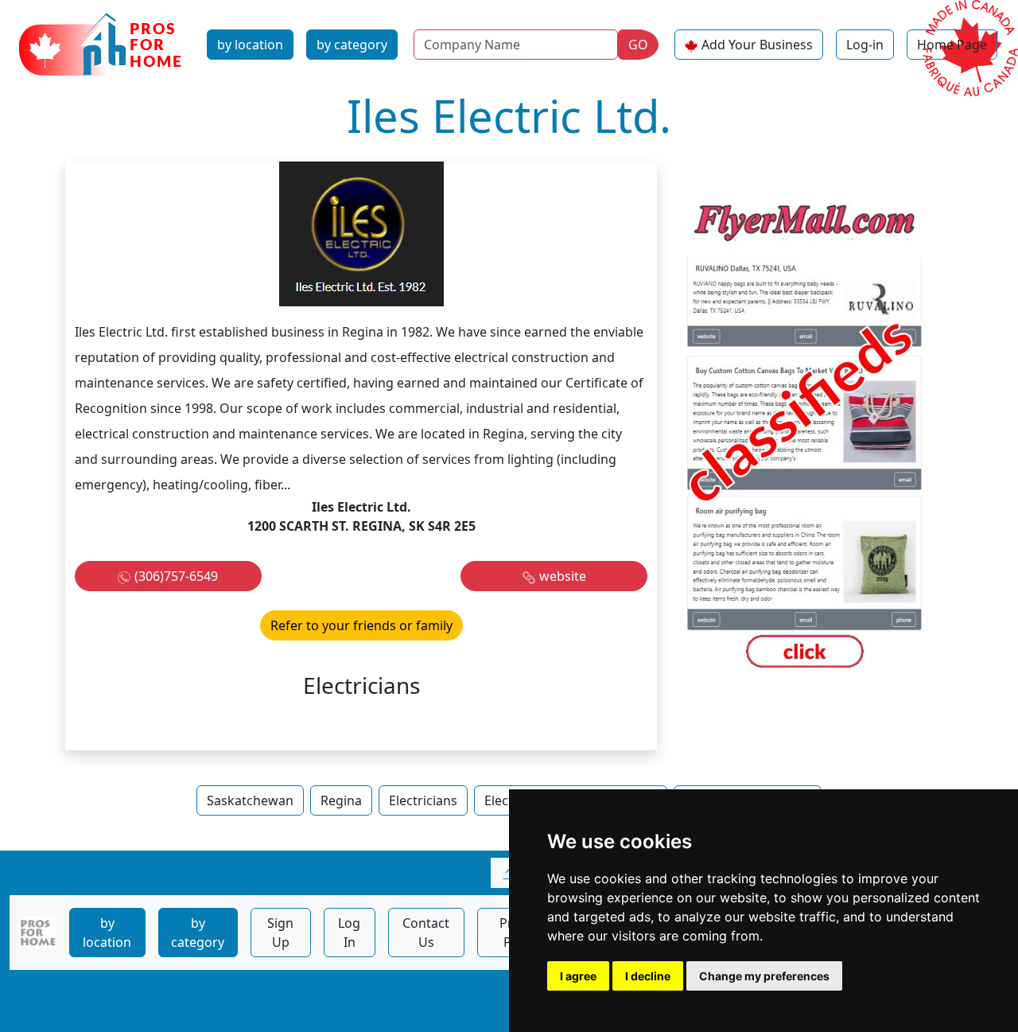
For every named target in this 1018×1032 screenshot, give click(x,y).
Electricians (423, 800)
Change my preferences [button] (764, 976)
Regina (341, 800)
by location (250, 44)
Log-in (865, 44)
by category (352, 44)
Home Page (952, 44)
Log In (349, 932)
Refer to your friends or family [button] (361, 625)
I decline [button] (647, 976)
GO (638, 44)
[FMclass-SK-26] (805, 437)
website (562, 576)
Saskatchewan (250, 800)
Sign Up (280, 932)
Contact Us (425, 932)
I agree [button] (578, 976)
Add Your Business (757, 44)
